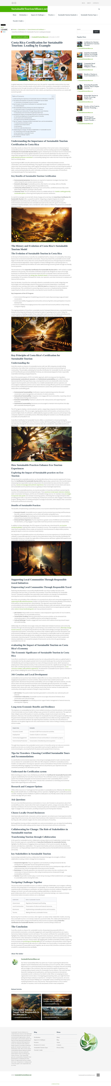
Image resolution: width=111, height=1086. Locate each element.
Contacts (96, 3)
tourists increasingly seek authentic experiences (30, 485)
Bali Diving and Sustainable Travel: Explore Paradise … (90, 118)
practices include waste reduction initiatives (57, 492)
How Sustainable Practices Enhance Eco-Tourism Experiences (28, 107)
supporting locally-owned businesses (21, 601)
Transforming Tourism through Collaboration (26, 131)
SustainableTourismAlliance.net (29, 9)
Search (78, 29)
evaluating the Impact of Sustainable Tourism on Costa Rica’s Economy (31, 114)
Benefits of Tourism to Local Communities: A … (91, 74)
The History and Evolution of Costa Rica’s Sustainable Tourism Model (30, 100)
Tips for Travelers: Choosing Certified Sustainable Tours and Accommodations (32, 121)
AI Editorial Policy (55, 1084)
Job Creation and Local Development (24, 118)
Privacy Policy (60, 1047)
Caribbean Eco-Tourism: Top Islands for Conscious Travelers (91, 43)
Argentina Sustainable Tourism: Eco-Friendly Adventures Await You (90, 54)
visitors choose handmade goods (24, 609)
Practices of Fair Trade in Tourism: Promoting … (91, 107)
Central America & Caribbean (20, 37)
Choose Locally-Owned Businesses (23, 128)
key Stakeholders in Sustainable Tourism (25, 133)
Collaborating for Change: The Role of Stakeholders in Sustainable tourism (32, 129)
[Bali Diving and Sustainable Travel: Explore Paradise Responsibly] (79, 121)
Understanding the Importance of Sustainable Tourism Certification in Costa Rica (33, 98)
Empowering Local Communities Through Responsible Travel (29, 112)
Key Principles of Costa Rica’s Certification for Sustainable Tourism (30, 104)
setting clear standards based (38, 275)
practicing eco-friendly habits (31, 941)
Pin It (2, 27)
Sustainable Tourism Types (89, 15)
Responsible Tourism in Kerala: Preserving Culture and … (91, 97)
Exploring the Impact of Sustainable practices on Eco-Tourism (29, 109)
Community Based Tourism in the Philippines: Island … (90, 65)
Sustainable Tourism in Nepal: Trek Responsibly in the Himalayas (26, 1012)
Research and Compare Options (23, 124)
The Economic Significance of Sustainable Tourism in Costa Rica (30, 116)
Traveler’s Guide (18, 21)
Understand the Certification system (24, 123)
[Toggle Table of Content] (52, 96)
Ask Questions (19, 126)
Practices (51, 15)
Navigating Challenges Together (23, 134)
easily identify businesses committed (21, 157)
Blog (83, 3)
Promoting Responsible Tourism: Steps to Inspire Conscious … (91, 86)
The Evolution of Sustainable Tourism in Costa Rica (27, 102)
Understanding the (20, 105)
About (89, 3)
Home (14, 15)
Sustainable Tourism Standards (67, 15)
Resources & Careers (39, 1045)
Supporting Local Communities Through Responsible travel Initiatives (30, 111)
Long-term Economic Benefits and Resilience (25, 119)
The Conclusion (17, 136)
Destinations (23, 15)
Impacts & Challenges (37, 15)
